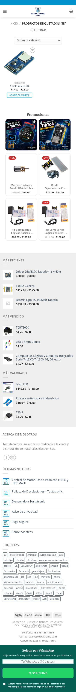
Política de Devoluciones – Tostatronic (37, 491)
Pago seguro (20, 522)
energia (54, 565)
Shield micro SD (19, 86)
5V (5, 554)
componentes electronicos (53, 560)
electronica (41, 565)
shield (29, 593)
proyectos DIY (48, 587)
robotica (8, 593)
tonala (59, 593)
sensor (19, 593)
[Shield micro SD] (19, 63)
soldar (39, 593)
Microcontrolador (13, 582)
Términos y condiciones (38, 627)
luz (36, 576)
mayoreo (46, 576)
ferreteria (24, 571)
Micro (57, 576)
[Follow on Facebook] (7, 457)
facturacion (10, 571)
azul (61, 554)
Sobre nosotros (22, 532)
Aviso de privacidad (25, 511)
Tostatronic (10, 598)
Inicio (14, 23)
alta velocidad (17, 554)
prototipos (31, 587)
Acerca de (19, 622)
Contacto (56, 622)
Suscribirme (38, 673)
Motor (40, 582)
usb (45, 598)
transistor (24, 598)
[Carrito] (71, 11)
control (7, 565)
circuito (20, 560)
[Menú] (5, 11)
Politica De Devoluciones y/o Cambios (37, 624)
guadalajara (38, 571)
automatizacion (47, 554)
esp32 (65, 565)
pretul (19, 587)
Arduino (32, 554)
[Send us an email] (13, 457)
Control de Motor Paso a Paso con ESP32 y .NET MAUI (40, 481)
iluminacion (54, 571)
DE (16, 565)
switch (49, 593)
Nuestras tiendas (38, 622)
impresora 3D (11, 576)
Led (29, 576)
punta (62, 587)
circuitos (31, 560)
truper (36, 598)
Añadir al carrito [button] (19, 95)
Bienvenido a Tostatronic (28, 501)
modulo (30, 582)
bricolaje (8, 560)
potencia (8, 587)
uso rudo (55, 598)
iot (22, 576)
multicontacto (54, 582)
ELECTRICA (26, 565)
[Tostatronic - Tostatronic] (38, 11)
